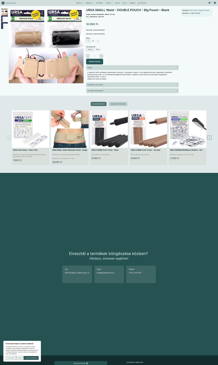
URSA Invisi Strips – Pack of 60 (25, 150)
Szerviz (117, 3)
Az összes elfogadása (31, 358)
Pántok (207, 10)
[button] (81, 11)
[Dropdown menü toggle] (82, 3)
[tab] (99, 104)
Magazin (132, 3)
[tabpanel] (109, 137)
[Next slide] (209, 138)
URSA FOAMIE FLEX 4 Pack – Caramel (145, 150)
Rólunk (78, 3)
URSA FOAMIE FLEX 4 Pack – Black (105, 150)
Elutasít (20, 358)
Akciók (108, 3)
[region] (22, 351)
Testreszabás (11, 358)
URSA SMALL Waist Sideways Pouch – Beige (69, 150)
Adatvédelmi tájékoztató (134, 362)
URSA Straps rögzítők (196, 10)
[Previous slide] (9, 138)
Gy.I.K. (125, 3)
